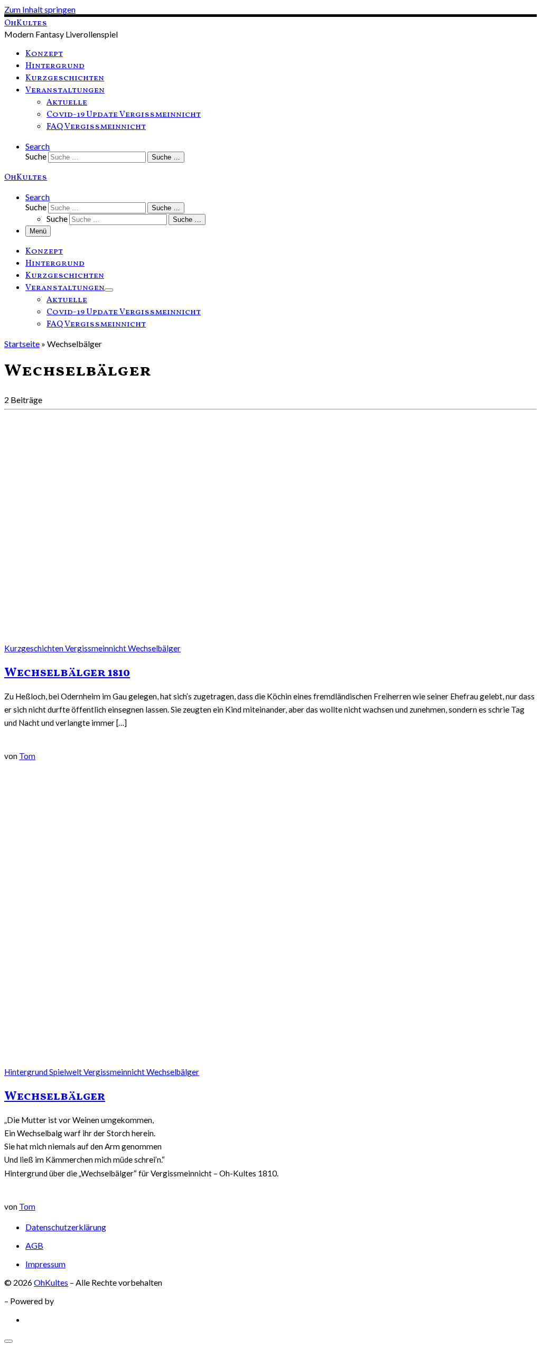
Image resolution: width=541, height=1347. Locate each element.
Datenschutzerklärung (65, 1227)
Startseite (22, 344)
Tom (27, 756)
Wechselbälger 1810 (67, 673)
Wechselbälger (54, 1096)
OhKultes (51, 1282)
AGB (34, 1245)
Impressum (45, 1264)
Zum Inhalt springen (40, 9)
